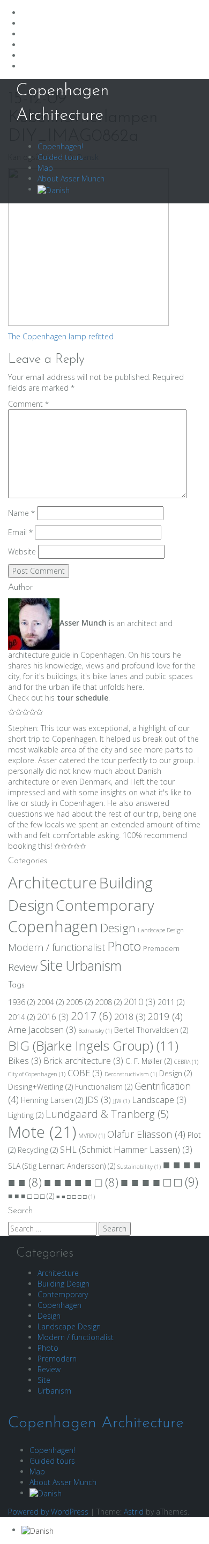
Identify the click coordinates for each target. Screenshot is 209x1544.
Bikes (24, 1061)
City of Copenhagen (36, 1074)
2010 (139, 1002)
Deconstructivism (130, 1074)
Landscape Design (161, 930)
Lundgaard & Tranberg (107, 1114)
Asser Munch (83, 623)
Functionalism (103, 1087)
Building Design (63, 1284)
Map (45, 168)
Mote (42, 1132)
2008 (108, 1002)
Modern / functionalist (56, 947)
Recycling (38, 1150)
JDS (98, 1100)
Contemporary (105, 905)
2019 (165, 1016)
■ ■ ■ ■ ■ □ (81, 1182)
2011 (171, 1002)
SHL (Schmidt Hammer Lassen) (126, 1149)
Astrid (134, 1512)
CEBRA (186, 1062)
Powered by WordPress (48, 1512)
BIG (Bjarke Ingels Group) (93, 1045)
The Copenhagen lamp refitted (61, 336)
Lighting (25, 1115)
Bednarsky (95, 1031)
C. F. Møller (148, 1061)
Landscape (159, 1100)
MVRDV (91, 1135)
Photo (124, 946)
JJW (121, 1101)
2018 (130, 1017)
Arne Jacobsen (42, 1030)
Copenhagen (53, 926)
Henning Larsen (52, 1100)
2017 (91, 1015)
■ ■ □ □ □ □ (75, 1196)
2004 (50, 1002)
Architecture (52, 882)
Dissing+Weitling (40, 1087)
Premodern (161, 948)
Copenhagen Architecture (96, 1423)
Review (23, 967)
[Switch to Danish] (54, 189)
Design (118, 927)
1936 (21, 1002)
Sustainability (139, 1166)
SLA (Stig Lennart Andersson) (61, 1166)
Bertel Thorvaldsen (151, 1030)
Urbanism (93, 965)
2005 (79, 1002)
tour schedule (82, 698)
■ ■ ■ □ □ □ (31, 1196)
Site (51, 965)
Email (20, 532)
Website (22, 551)
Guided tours (60, 157)
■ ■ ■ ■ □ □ (159, 1181)
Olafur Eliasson (146, 1134)
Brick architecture (83, 1061)
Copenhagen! (60, 146)
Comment (28, 404)
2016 (53, 1017)
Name (21, 513)
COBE (85, 1073)
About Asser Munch (71, 178)
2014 (21, 1017)
